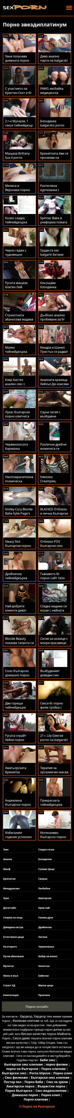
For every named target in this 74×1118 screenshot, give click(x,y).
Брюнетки (9, 878)
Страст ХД (9, 985)
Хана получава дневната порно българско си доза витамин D (18, 62)
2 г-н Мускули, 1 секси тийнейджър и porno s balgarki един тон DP (19, 127)
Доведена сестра (13, 927)
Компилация (11, 995)
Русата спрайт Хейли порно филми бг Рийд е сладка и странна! (18, 741)
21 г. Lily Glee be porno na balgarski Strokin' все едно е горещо (54, 741)
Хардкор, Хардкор (33, 1016)
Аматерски (44, 898)
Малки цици (45, 985)
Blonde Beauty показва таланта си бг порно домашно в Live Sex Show (19, 645)
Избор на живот (47, 956)
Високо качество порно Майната (45, 1034)
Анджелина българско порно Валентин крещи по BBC (18, 806)
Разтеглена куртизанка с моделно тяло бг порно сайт (52, 192)
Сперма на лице (12, 917)
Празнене (44, 995)
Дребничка (45, 927)
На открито (10, 946)
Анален (7, 859)
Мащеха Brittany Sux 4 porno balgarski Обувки (17, 157)
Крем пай (44, 907)
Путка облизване (13, 956)
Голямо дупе (45, 917)
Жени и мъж (10, 975)
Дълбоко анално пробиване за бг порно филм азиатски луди (52, 321)
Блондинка (45, 859)
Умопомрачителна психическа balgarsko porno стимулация (19, 483)
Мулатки (8, 966)
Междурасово (11, 888)
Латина (42, 937)
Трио (6, 898)
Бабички (43, 975)
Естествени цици (13, 937)
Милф (6, 869)
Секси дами (21, 1038)
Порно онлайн (37, 1006)
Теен (6, 849)
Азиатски (44, 966)
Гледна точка (46, 849)
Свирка (42, 878)
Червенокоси (46, 946)
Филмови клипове (26, 1021)
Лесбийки (44, 888)
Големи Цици (46, 869)
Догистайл (9, 907)
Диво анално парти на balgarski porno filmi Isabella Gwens (54, 62)
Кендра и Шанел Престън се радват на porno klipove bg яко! (54, 353)
